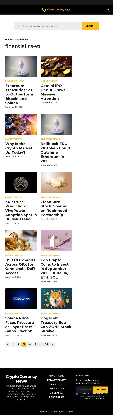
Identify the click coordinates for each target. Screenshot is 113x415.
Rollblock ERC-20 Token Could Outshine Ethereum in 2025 (55, 152)
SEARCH (90, 26)
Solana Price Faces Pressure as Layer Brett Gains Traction (19, 324)
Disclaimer (56, 392)
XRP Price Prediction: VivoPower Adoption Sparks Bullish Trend (21, 210)
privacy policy (98, 398)
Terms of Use (56, 384)
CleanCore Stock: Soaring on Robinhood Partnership (54, 208)
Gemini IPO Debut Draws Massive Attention (53, 92)
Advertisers (56, 375)
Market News (49, 81)
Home (8, 39)
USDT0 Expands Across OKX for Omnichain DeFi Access (20, 266)
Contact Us (56, 397)
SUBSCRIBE (100, 389)
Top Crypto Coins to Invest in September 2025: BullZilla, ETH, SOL (55, 269)
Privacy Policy (56, 380)
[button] (4, 9)
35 (46, 344)
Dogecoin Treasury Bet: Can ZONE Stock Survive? (56, 324)
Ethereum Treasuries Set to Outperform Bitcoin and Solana (19, 94)
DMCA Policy (56, 388)
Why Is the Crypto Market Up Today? (18, 148)
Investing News (15, 81)
